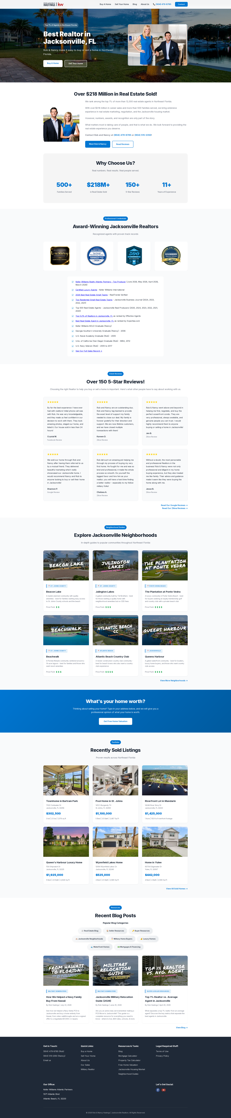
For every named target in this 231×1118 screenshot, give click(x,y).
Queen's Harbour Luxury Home (64, 862)
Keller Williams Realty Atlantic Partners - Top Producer (101, 282)
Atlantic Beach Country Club (112, 656)
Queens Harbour (154, 656)
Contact (181, 4)
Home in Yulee (153, 862)
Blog (135, 4)
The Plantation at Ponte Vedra (162, 591)
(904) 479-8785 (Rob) (53, 1051)
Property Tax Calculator (129, 1060)
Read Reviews (122, 144)
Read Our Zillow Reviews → (175, 508)
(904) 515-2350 (143, 135)
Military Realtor (88, 1069)
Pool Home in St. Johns (109, 801)
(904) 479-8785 (122, 135)
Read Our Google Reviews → (174, 505)
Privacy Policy (162, 1056)
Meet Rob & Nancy (97, 144)
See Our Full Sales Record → (89, 351)
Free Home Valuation (128, 1065)
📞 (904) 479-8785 (162, 4)
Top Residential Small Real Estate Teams (94, 300)
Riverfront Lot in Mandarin (160, 801)
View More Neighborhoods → (174, 680)
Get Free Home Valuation (115, 721)
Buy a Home (86, 1051)
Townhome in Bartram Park (62, 801)
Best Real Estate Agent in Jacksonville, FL (95, 321)
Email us (47, 1060)
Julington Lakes (105, 591)
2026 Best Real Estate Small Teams (92, 295)
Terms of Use (162, 1051)
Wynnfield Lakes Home (109, 862)
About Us (145, 4)
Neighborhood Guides (128, 1074)
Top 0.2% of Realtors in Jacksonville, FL (94, 316)
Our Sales (85, 1065)
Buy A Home (105, 4)
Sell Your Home (122, 4)
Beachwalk (52, 656)
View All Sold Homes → (177, 888)
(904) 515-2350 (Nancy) (54, 1056)
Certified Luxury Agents (86, 290)
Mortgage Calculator (127, 1056)
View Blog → (182, 1027)
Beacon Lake (53, 591)
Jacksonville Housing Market (131, 1069)
